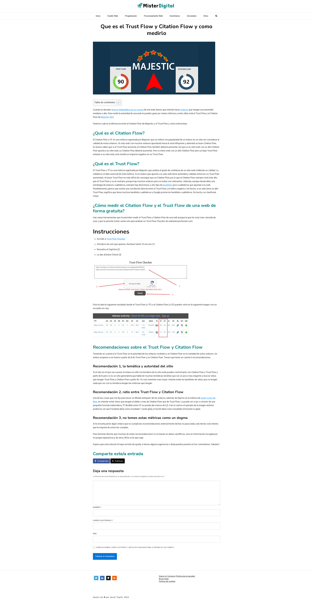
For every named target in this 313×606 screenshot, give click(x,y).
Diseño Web (112, 16)
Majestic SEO (107, 117)
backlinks (167, 185)
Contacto (171, 576)
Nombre (97, 507)
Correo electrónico (103, 520)
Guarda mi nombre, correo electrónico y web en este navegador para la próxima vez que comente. (135, 547)
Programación (131, 16)
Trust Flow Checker (115, 239)
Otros (205, 16)
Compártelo (102, 461)
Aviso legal (164, 579)
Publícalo (119, 461)
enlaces (184, 109)
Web (95, 534)
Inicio (98, 16)
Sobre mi (163, 576)
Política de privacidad (185, 576)
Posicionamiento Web (153, 16)
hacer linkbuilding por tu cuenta (128, 109)
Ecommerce (175, 16)
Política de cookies (167, 581)
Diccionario (191, 16)
